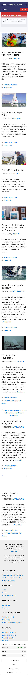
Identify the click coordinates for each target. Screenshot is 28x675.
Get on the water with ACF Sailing (12, 575)
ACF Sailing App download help (12, 578)
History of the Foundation (8, 356)
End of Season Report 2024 (12, 113)
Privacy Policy (17, 672)
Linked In (5, 640)
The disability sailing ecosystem (11, 422)
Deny (14, 664)
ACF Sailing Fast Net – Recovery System (12, 53)
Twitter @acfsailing (8, 638)
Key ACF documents (8, 580)
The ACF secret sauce (13, 170)
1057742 (14, 551)
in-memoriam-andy (11, 400)
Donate (24, 9)
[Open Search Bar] (26, 4)
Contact (4, 592)
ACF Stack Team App (9, 595)
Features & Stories (11, 85)
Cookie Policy (10, 672)
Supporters (5, 608)
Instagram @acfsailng (9, 635)
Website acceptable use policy (11, 622)
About (4, 590)
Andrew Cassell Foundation (12, 5)
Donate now (6, 605)
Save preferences (14, 669)
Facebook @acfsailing (9, 632)
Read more (7, 322)
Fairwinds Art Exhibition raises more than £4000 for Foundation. (13, 227)
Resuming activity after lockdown (13, 286)
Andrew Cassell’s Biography (10, 494)
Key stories (8, 87)
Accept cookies (14, 660)
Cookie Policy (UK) (8, 617)
